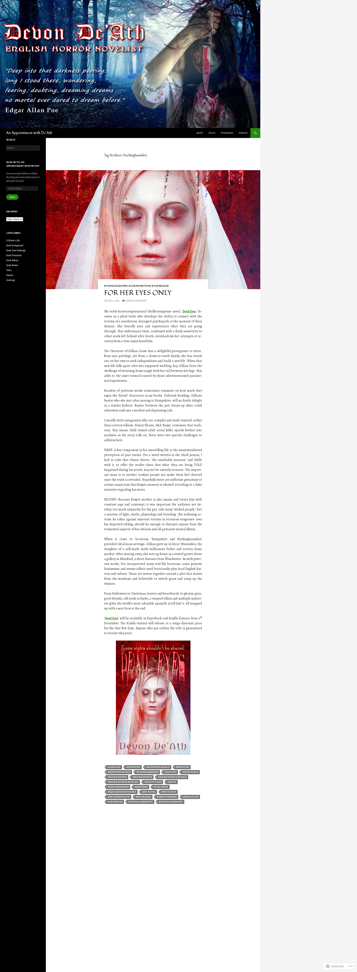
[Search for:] (23, 148)
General (9, 275)
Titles (211, 132)
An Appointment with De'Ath (29, 132)
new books (149, 791)
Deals (8, 270)
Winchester (115, 801)
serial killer (191, 796)
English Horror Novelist (123, 781)
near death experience (122, 791)
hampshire (141, 786)
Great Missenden (118, 786)
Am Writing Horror (158, 767)
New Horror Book (119, 796)
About (199, 132)
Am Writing (133, 767)
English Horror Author (172, 777)
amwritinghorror (119, 772)
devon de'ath (190, 772)
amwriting (182, 767)
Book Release (160, 285)
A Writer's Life (13, 240)
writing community (140, 801)
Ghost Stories (153, 781)
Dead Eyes (189, 311)
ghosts (171, 781)
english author (117, 777)
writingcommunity (171, 801)
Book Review (12, 265)
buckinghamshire (147, 772)
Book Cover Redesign (16, 250)
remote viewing (167, 796)
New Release (143, 796)
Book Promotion (140, 285)
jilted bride (161, 786)
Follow (12, 197)
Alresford (114, 767)
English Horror (142, 777)
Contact (243, 132)
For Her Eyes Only (137, 292)
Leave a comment (136, 300)
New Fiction (168, 791)
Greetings (10, 280)
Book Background (116, 285)
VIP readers (227, 132)
